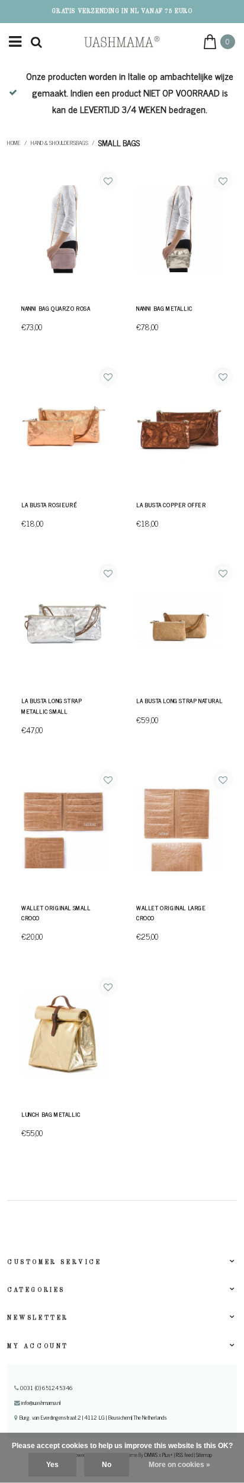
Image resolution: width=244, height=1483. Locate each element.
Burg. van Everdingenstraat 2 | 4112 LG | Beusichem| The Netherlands (92, 1417)
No (106, 1465)
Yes (52, 1465)
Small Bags (119, 142)
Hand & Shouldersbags (59, 142)
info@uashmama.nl (41, 1402)
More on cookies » (179, 1465)
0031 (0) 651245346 (45, 1387)
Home (14, 142)
